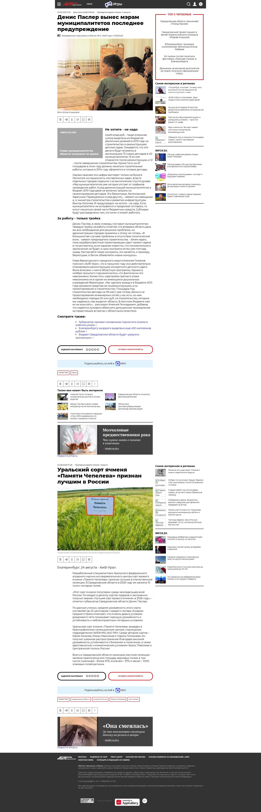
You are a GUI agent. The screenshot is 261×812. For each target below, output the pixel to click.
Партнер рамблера (104, 801)
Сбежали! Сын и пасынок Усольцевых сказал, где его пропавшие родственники (186, 139)
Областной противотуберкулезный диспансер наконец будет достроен (130, 407)
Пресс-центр (116, 757)
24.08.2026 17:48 (64, 465)
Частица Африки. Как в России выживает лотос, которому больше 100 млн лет (184, 522)
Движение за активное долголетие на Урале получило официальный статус (179, 71)
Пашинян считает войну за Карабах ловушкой (184, 548)
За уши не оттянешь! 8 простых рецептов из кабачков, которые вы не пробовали (185, 109)
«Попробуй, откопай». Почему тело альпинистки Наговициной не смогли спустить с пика (185, 89)
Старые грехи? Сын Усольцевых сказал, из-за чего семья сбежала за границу (185, 492)
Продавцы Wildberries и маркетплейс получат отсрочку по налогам (184, 538)
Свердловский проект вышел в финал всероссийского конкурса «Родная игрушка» (179, 35)
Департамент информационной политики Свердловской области (88, 552)
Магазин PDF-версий (135, 757)
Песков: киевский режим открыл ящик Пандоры (182, 155)
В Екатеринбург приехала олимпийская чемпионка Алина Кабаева (179, 47)
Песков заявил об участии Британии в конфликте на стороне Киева (184, 165)
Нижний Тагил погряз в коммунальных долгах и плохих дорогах (85, 396)
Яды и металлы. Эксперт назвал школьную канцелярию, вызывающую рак (183, 129)
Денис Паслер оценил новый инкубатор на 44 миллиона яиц (85, 405)
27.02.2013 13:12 (64, 12)
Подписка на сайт (98, 757)
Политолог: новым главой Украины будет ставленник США (184, 195)
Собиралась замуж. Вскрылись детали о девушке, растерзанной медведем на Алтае (183, 502)
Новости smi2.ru (67, 455)
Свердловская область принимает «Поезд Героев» (179, 22)
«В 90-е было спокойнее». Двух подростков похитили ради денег (184, 98)
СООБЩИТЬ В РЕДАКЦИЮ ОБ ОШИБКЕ (113, 760)
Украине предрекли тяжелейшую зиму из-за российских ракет (183, 558)
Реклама (82, 757)
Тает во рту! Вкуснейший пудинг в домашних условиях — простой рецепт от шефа (184, 119)
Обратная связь (85, 760)
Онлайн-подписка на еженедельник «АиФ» (169, 757)
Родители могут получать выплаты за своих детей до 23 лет (185, 568)
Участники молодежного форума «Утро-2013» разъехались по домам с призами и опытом (86, 416)
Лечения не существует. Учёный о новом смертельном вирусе (184, 471)
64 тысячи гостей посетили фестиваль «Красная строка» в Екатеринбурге (180, 59)
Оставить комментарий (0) (130, 349)
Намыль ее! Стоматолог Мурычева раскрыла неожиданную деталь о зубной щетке (184, 512)
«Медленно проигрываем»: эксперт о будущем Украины (185, 175)
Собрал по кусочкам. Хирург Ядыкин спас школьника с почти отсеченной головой (185, 482)
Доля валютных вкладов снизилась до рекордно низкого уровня (184, 185)
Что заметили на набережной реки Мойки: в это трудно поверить (183, 578)
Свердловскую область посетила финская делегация (134, 395)
